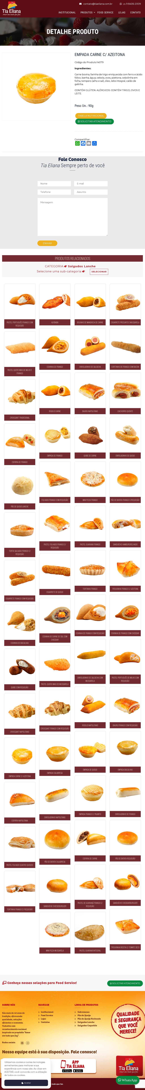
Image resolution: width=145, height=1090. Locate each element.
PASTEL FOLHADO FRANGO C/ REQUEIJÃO (54, 522)
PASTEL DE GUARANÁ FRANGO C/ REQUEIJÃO (90, 880)
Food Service (105, 12)
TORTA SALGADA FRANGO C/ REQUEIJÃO (20, 528)
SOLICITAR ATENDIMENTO (95, 121)
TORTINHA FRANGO (90, 566)
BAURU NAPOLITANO (90, 388)
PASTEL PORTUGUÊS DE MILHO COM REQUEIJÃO (125, 655)
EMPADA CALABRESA (54, 750)
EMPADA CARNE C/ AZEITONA (20, 753)
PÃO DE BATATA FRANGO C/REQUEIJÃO (125, 477)
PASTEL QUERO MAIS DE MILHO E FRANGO (19, 347)
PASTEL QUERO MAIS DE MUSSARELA (54, 661)
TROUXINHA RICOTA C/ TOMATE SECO (125, 925)
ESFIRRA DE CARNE (90, 836)
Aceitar (27, 1083)
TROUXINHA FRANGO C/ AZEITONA (125, 566)
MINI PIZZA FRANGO (90, 477)
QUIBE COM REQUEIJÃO (19, 665)
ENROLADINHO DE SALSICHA (90, 344)
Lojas (122, 12)
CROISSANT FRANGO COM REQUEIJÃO (54, 706)
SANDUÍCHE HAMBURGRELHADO (126, 522)
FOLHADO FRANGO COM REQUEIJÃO (54, 477)
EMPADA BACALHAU (125, 747)
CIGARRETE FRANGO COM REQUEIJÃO (19, 576)
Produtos (87, 12)
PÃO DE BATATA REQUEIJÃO (125, 836)
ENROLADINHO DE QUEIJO (125, 433)
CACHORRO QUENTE (125, 388)
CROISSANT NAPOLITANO (19, 709)
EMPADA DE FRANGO (54, 433)
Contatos (45, 1022)
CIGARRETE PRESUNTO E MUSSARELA (125, 300)
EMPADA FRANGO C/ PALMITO (90, 791)
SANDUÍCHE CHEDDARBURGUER (126, 880)
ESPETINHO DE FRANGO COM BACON (125, 344)
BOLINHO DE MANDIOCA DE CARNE (90, 300)
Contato (135, 12)
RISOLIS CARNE (54, 388)
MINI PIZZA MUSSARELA (55, 928)
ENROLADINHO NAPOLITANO (55, 794)
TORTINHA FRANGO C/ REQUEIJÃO (19, 887)
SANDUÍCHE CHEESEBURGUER (55, 883)
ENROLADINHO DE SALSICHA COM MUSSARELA (90, 655)
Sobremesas (83, 1012)
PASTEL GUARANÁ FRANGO (90, 522)
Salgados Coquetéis (87, 1025)
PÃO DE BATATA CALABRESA (55, 839)
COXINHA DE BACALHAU (20, 620)
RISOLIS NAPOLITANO (90, 702)
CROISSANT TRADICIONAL (19, 395)
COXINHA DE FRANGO (55, 344)
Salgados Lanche (85, 1022)
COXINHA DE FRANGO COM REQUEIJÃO (90, 611)
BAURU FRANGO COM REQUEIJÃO (125, 702)
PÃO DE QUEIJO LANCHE (19, 484)
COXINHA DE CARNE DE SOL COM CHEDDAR (55, 614)
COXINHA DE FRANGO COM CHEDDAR (125, 611)
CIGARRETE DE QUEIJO (55, 569)
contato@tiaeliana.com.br (97, 4)
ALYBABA (55, 299)
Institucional (67, 12)
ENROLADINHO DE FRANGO (125, 791)
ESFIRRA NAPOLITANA (19, 798)
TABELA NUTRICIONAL (91, 115)
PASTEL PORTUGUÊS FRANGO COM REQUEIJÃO (19, 299)
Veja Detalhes (19, 311)
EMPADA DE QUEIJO (90, 747)
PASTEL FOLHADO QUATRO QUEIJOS (19, 842)
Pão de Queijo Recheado (89, 1018)
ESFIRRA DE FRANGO (19, 439)
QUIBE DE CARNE (90, 433)
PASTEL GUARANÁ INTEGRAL (90, 928)
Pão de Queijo (84, 1015)
